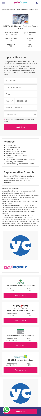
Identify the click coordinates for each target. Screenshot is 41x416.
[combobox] (9, 101)
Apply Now (20, 127)
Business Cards (11, 9)
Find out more (20, 295)
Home (3, 9)
